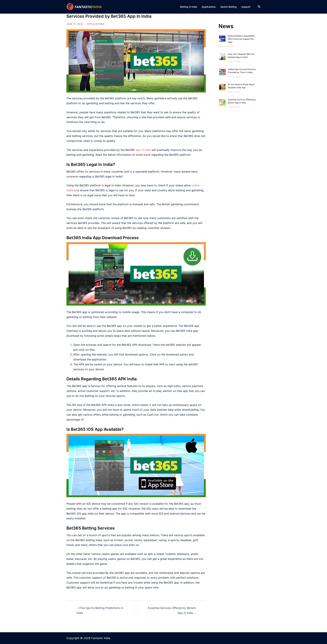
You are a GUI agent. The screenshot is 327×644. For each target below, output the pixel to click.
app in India (143, 150)
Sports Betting (228, 6)
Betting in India (188, 6)
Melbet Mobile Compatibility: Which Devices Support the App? (241, 39)
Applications (209, 6)
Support (245, 6)
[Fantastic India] (84, 6)
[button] (259, 6)
